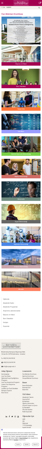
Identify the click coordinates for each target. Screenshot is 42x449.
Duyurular (6, 326)
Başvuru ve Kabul (9, 315)
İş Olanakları (26, 407)
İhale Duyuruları (27, 411)
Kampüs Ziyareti (6, 390)
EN (4, 7)
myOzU (9, 7)
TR (1, 7)
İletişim (5, 322)
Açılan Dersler (26, 427)
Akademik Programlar (10, 307)
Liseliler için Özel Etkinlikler (9, 388)
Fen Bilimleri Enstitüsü (29, 374)
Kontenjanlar (5, 374)
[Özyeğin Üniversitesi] (21, 3)
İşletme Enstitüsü (28, 376)
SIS (23, 421)
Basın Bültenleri (27, 385)
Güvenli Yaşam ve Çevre (29, 405)
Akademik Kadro (8, 303)
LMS (23, 419)
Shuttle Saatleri (27, 409)
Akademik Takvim (28, 397)
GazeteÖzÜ (26, 399)
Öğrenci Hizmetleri (28, 403)
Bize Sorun (4, 392)
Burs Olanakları (8, 318)
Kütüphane (25, 401)
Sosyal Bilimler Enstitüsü (30, 378)
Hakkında (6, 299)
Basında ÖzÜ (26, 387)
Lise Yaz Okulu (6, 376)
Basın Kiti (25, 389)
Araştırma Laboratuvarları (11, 311)
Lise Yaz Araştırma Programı (10, 382)
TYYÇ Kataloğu (27, 425)
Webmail (25, 423)
